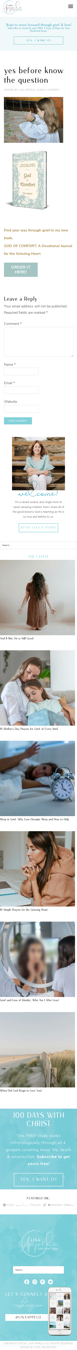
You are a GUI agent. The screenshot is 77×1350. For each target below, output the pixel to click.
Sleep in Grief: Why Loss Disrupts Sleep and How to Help (34, 819)
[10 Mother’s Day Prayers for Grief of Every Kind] (37, 723)
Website (10, 401)
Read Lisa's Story (38, 528)
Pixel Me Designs (45, 1347)
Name (10, 364)
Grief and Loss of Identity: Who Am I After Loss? (29, 1000)
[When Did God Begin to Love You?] (37, 1085)
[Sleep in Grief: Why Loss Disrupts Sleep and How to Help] (37, 814)
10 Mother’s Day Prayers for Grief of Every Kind (29, 729)
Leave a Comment (48, 89)
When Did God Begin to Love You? (21, 1090)
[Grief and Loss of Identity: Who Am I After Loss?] (37, 995)
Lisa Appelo (12, 3)
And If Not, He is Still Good (16, 638)
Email (9, 383)
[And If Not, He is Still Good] (37, 633)
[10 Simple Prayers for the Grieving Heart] (37, 904)
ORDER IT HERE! (20, 270)
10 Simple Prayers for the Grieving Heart (24, 910)
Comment (13, 323)
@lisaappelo (28, 1317)
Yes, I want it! (38, 40)
